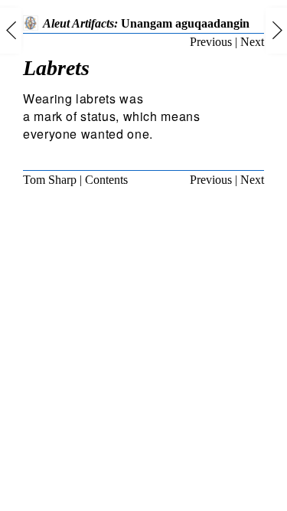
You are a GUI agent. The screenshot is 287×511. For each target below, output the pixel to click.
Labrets (56, 68)
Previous (211, 41)
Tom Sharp (50, 179)
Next (252, 41)
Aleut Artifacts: (146, 23)
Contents (106, 179)
